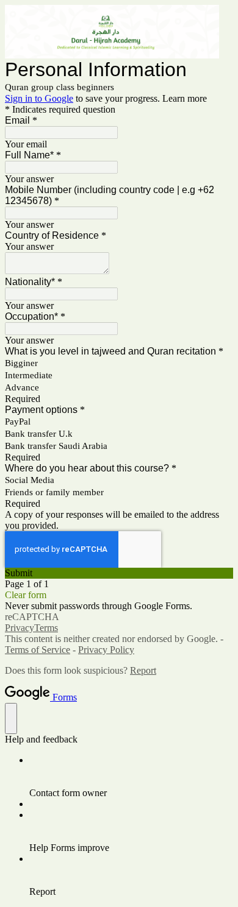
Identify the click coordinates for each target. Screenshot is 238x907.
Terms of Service (37, 649)
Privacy (19, 628)
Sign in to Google (39, 98)
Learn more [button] (184, 98)
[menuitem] (131, 777)
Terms (46, 628)
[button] (119, 573)
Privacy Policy (106, 649)
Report (143, 670)
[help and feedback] (11, 718)
